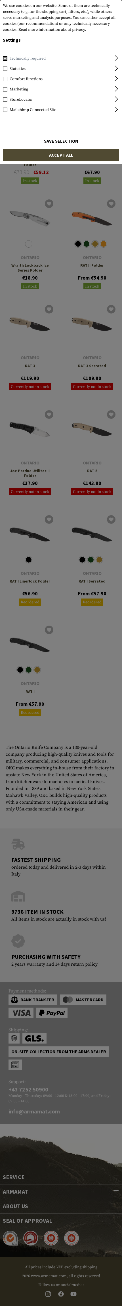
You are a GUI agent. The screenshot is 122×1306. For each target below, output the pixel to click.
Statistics (18, 68)
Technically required (28, 58)
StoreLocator (21, 99)
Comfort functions (26, 79)
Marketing (19, 89)
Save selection (61, 141)
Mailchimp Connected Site (33, 109)
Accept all (61, 155)
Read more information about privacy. (52, 29)
